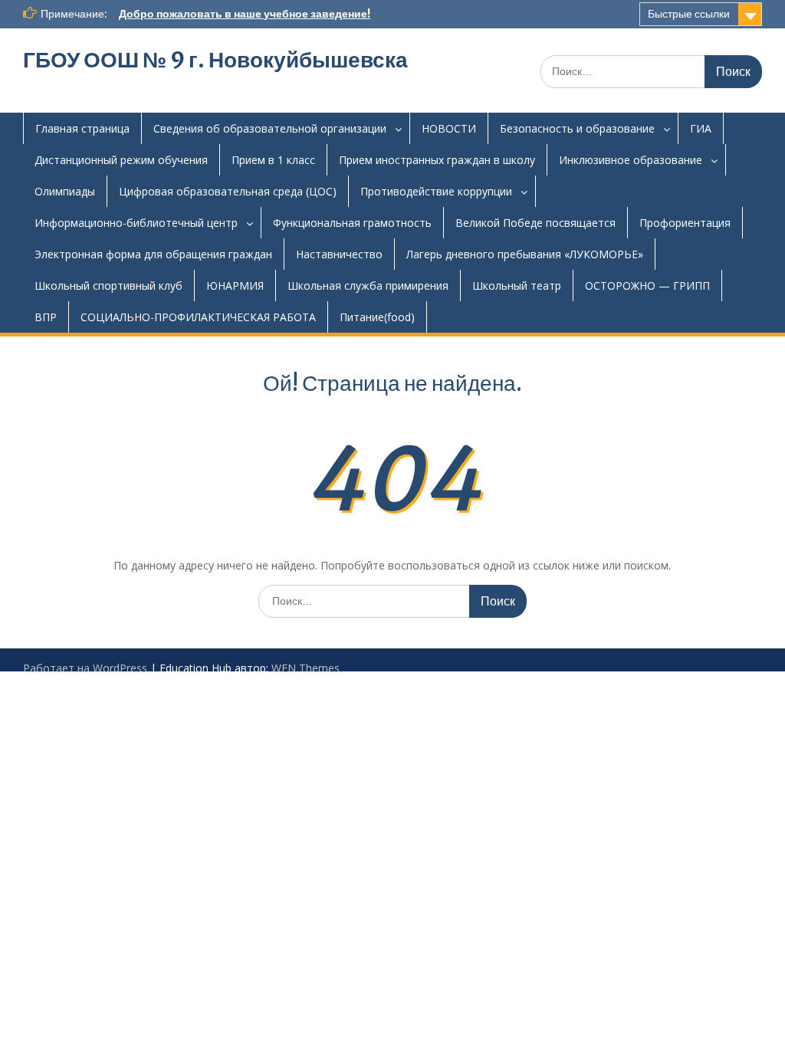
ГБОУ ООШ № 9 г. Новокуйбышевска (215, 60)
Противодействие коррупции (436, 191)
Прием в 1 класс (273, 160)
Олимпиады (64, 191)
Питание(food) (377, 317)
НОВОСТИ (449, 128)
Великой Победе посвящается (535, 222)
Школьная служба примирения (367, 285)
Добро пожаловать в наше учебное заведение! (244, 14)
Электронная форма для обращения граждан (153, 254)
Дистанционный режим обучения (121, 160)
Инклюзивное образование (630, 160)
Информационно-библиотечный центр (136, 222)
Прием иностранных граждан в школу (437, 160)
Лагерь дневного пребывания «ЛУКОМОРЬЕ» (524, 254)
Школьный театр (516, 285)
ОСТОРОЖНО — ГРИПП (647, 285)
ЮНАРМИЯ (235, 285)
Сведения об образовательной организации (269, 128)
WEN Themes (305, 668)
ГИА (700, 128)
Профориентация (685, 222)
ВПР (45, 317)
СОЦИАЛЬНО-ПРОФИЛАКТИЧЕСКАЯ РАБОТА (198, 317)
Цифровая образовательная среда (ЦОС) (228, 191)
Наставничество (339, 254)
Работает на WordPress (85, 668)
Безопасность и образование (577, 128)
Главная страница (82, 128)
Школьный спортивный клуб (108, 285)
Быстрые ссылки (689, 14)
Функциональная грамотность (352, 222)
